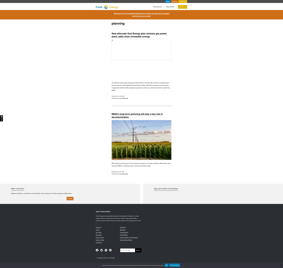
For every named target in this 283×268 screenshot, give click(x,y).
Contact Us (99, 242)
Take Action (183, 1)
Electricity (123, 227)
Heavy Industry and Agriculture (129, 237)
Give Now (98, 232)
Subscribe (174, 1)
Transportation (124, 232)
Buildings (122, 230)
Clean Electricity (124, 98)
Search (138, 250)
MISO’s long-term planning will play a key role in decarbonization (137, 115)
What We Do (170, 7)
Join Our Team (100, 240)
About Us (98, 227)
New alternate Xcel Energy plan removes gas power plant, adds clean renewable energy (139, 35)
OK (167, 265)
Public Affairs (123, 235)
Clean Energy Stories (126, 240)
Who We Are (158, 7)
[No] (281, 265)
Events (168, 1)
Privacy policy (174, 265)
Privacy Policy (100, 237)
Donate (181, 7)
